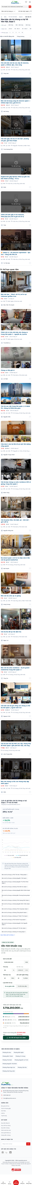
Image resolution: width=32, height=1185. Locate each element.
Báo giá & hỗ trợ (5, 1106)
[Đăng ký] (28, 1144)
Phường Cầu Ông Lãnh (9, 1071)
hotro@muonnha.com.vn (9, 1098)
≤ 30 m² (10, 28)
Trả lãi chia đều (22, 986)
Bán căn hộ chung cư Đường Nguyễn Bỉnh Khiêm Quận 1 (16, 891)
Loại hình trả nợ (7, 982)
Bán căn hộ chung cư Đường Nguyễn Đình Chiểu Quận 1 (16, 904)
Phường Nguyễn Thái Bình (10, 1063)
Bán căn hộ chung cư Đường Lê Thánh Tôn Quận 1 (15, 916)
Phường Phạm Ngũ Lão (9, 1067)
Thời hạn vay (7, 974)
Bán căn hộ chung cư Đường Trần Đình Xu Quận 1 (14, 886)
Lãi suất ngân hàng (22, 974)
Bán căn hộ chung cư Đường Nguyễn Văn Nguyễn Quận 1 (14, 924)
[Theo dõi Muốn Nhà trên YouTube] (10, 1152)
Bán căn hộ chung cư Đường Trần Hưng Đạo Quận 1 (15, 909)
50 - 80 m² (24, 28)
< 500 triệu (10, 25)
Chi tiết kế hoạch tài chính (17, 1037)
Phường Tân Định (7, 1060)
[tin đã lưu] (26, 2)
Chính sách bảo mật (6, 1130)
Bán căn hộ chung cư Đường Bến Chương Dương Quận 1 (16, 896)
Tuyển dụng (4, 1115)
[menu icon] (30, 2)
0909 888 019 (7, 1095)
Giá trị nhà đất (7, 959)
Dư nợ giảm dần (9, 986)
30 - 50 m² (17, 28)
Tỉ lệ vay (5, 967)
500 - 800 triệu (19, 25)
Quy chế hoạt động (5, 1125)
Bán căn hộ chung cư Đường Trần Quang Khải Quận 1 (16, 900)
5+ (22, 32)
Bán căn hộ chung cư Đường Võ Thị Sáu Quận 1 (14, 928)
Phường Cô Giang (20, 1056)
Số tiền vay (20, 967)
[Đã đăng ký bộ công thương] (16, 1170)
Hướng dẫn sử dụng (6, 1135)
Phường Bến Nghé (18, 1052)
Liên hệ (3, 1113)
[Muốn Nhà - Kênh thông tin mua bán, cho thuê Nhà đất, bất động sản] (16, 2)
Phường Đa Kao (7, 1052)
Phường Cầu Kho (22, 1067)
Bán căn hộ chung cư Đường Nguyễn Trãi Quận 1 (14, 878)
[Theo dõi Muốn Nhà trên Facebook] (2, 1152)
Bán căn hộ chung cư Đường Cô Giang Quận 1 (14, 931)
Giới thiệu (3, 1110)
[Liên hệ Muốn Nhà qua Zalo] (6, 1152)
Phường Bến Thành (8, 1056)
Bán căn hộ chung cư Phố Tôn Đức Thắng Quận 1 (14, 874)
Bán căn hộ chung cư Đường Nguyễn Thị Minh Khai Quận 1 (15, 882)
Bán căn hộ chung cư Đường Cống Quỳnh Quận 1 (14, 912)
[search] (30, 6)
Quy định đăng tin (5, 1123)
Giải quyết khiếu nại (6, 1132)
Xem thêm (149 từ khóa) (8, 935)
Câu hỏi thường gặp (6, 1108)
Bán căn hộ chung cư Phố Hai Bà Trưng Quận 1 (14, 919)
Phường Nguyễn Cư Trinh (21, 1060)
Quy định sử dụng (5, 1127)
